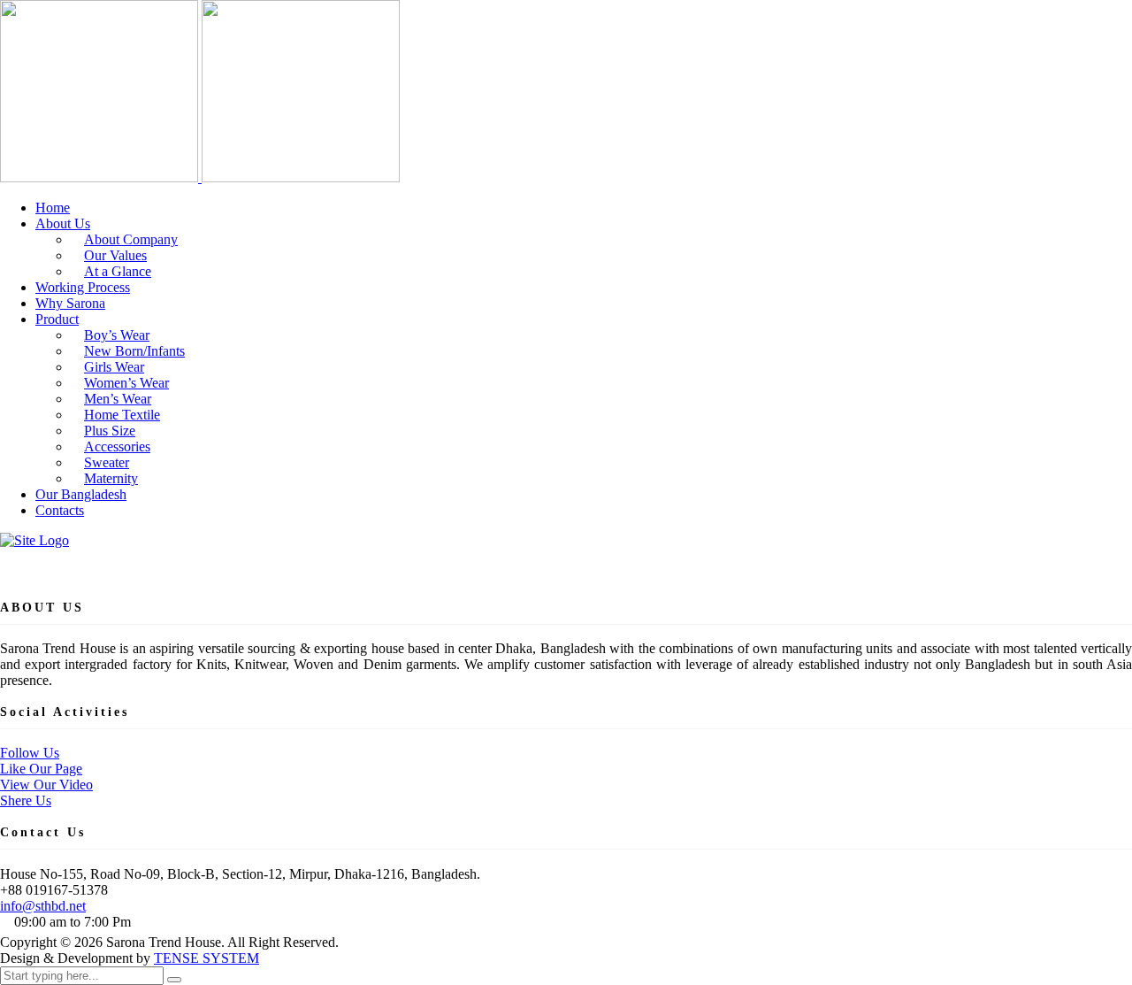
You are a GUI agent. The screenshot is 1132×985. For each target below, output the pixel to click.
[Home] (34, 540)
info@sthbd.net (43, 905)
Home (52, 207)
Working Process (82, 287)
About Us (62, 223)
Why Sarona (70, 303)
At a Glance (117, 271)
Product (57, 319)
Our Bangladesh (80, 494)
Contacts (59, 510)
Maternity (111, 478)
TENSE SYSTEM (206, 958)
